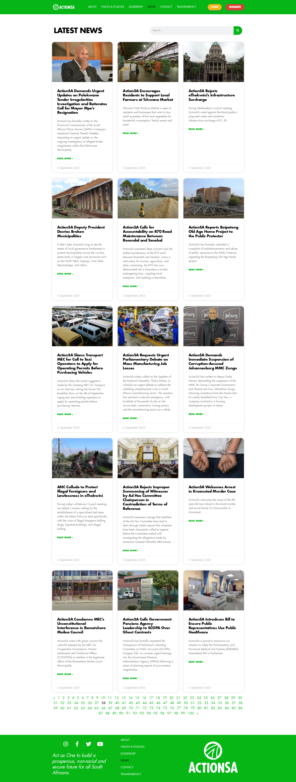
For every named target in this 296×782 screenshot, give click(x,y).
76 (172, 708)
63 (83, 708)
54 (213, 703)
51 (192, 703)
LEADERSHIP (136, 7)
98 (176, 713)
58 (240, 703)
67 (110, 708)
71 (138, 708)
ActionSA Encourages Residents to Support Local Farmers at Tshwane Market (148, 95)
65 (97, 708)
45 (151, 703)
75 (165, 708)
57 (234, 703)
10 (103, 698)
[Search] (238, 30)
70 (131, 708)
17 (151, 698)
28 (226, 698)
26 (213, 698)
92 (135, 713)
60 (62, 708)
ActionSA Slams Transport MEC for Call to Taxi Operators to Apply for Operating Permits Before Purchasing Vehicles (80, 363)
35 (83, 703)
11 (110, 698)
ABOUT (92, 7)
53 (206, 703)
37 (97, 703)
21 (178, 698)
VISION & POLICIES (112, 7)
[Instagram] (65, 744)
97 (169, 713)
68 (117, 708)
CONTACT (166, 7)
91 (128, 713)
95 (155, 713)
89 (114, 713)
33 (69, 703)
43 (138, 703)
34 (76, 703)
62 (76, 708)
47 (165, 703)
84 (227, 708)
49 (179, 703)
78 (186, 708)
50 (186, 703)
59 (55, 708)
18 (158, 698)
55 (220, 703)
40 (117, 703)
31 (55, 703)
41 (124, 703)
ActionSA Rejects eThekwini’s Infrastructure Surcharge (212, 95)
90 (121, 713)
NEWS (151, 7)
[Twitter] (88, 744)
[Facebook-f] (77, 744)
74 (158, 708)
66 (103, 708)
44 (145, 703)
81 (206, 708)
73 (151, 708)
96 (162, 713)
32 (62, 703)
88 (108, 713)
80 (199, 708)
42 (131, 703)
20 (171, 698)
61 (69, 708)
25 (206, 698)
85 (234, 708)
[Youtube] (100, 744)
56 (227, 703)
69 (124, 708)
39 (110, 703)
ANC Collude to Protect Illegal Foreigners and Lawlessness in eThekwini (80, 491)
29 (233, 698)
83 (220, 708)
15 (137, 698)
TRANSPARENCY (186, 7)
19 (165, 698)
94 (149, 713)
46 (158, 703)
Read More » (65, 158)
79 (192, 708)
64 (90, 708)
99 (183, 713)
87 (101, 713)
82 (213, 708)
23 (192, 698)
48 (172, 703)
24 (199, 698)
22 (185, 698)
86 (240, 708)
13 (123, 698)
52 (199, 703)
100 (191, 713)
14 (130, 698)
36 (90, 703)
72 (145, 708)
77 (179, 708)
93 (142, 713)
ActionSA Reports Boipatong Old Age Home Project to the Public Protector (213, 232)
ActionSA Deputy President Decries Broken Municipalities (81, 232)
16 (144, 698)
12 (117, 698)
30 (240, 698)
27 (219, 698)
